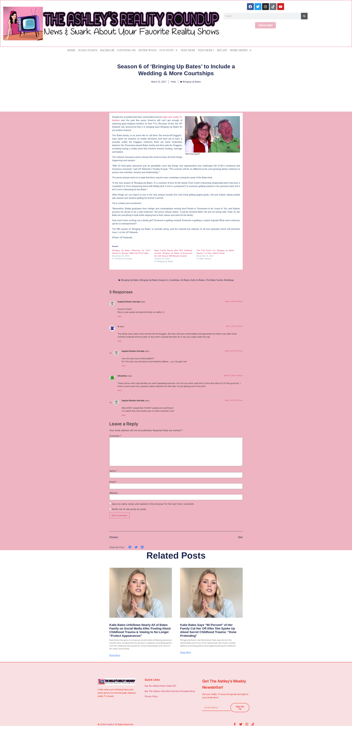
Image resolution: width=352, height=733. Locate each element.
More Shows (239, 50)
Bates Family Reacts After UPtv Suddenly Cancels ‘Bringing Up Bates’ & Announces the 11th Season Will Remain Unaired (173, 253)
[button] (130, 547)
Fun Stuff (167, 50)
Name (113, 471)
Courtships (174, 280)
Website (113, 493)
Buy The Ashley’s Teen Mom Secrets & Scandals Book (170, 691)
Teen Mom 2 (206, 50)
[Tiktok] (273, 6)
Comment (115, 436)
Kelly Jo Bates (198, 280)
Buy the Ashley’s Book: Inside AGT (160, 685)
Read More (114, 655)
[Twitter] (258, 6)
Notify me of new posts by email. (129, 509)
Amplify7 (110, 724)
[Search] (304, 16)
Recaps (222, 50)
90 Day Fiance (87, 50)
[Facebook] (250, 6)
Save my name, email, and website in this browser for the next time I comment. (153, 504)
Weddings (229, 280)
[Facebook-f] (234, 724)
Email (113, 482)
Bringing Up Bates (192, 82)
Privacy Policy (151, 696)
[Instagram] (265, 6)
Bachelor (107, 50)
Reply (120, 316)
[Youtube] (280, 6)
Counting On (126, 50)
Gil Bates (185, 280)
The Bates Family (214, 280)
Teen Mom (188, 50)
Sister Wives (147, 50)
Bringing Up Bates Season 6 (154, 280)
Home (71, 50)
